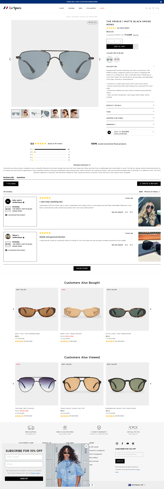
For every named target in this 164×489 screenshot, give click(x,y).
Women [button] (72, 8)
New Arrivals (94, 461)
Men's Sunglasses (95, 454)
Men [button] (80, 8)
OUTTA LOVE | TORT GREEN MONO (118, 333)
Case (108, 112)
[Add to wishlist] (136, 46)
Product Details (113, 105)
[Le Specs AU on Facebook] (122, 443)
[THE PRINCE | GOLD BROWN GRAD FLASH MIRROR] (117, 60)
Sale (90, 465)
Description (111, 66)
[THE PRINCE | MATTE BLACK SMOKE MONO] (110, 60)
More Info (135, 35)
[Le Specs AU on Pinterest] (133, 443)
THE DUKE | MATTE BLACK (24, 408)
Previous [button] (10, 65)
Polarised (91, 8)
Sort (141, 192)
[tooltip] (89, 165)
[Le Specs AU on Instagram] (117, 443)
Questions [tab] (21, 178)
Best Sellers (93, 457)
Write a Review (151, 184)
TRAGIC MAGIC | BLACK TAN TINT (72, 408)
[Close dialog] (86, 446)
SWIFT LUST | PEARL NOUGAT (71, 333)
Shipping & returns (114, 118)
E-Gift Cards (93, 447)
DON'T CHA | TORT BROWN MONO (27, 333)
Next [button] (99, 65)
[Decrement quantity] (109, 41)
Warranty (110, 124)
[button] (146, 8)
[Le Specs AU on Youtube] (127, 443)
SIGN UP (120, 461)
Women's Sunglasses (97, 450)
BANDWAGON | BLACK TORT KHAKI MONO (121, 408)
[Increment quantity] (120, 41)
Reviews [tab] (8, 178)
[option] (54, 63)
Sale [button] (102, 8)
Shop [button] (62, 8)
